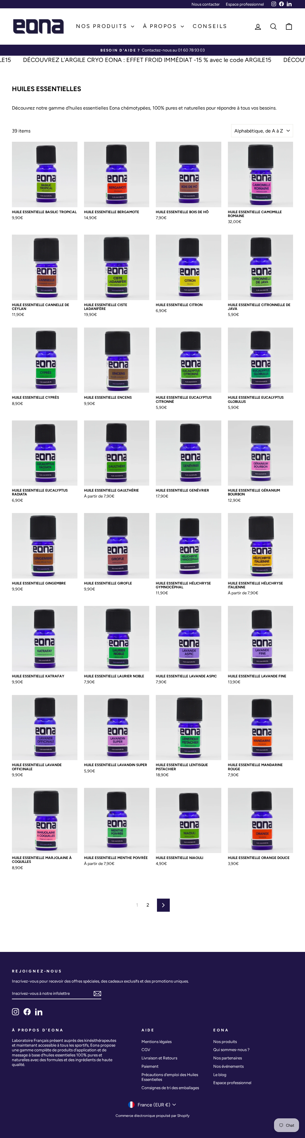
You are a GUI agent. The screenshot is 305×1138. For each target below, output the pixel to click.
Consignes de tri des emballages (170, 1087)
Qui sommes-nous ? (231, 1049)
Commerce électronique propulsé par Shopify (152, 1116)
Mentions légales (156, 1041)
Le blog (219, 1074)
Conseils (210, 26)
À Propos (161, 26)
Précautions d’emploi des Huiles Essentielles (169, 1077)
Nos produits (103, 26)
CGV (145, 1049)
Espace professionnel (245, 4)
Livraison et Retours (159, 1058)
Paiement (149, 1066)
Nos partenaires (227, 1058)
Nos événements (228, 1066)
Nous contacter (206, 4)
